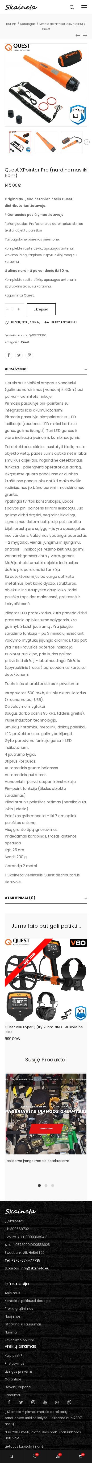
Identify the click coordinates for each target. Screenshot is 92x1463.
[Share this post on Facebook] (8, 355)
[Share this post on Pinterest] (29, 355)
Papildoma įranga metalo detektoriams (37, 1160)
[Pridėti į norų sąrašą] (46, 1018)
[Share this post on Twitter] (19, 355)
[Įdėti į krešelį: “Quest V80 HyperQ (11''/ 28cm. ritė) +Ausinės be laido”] (36, 1018)
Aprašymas (16, 369)
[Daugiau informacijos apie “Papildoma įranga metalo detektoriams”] (36, 1151)
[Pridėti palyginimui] (56, 1018)
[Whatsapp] (57, 1402)
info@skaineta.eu (35, 1268)
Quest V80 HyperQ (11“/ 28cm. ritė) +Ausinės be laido (44, 1029)
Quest (25, 342)
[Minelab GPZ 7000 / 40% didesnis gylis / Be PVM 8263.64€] (85, 35)
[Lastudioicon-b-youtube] (45, 1402)
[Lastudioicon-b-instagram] (33, 1402)
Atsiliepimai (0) (20, 898)
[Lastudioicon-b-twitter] (21, 1402)
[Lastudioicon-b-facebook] (9, 1402)
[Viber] (69, 1402)
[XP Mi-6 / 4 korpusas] (77, 35)
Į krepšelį (41, 309)
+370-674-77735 (25, 1260)
